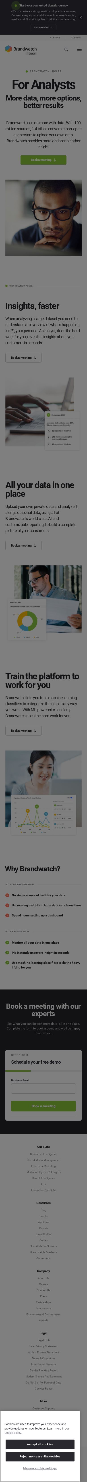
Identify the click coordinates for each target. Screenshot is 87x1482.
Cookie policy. (13, 1432)
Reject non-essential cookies (40, 1456)
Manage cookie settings (40, 1468)
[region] (40, 1446)
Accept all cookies (40, 1444)
